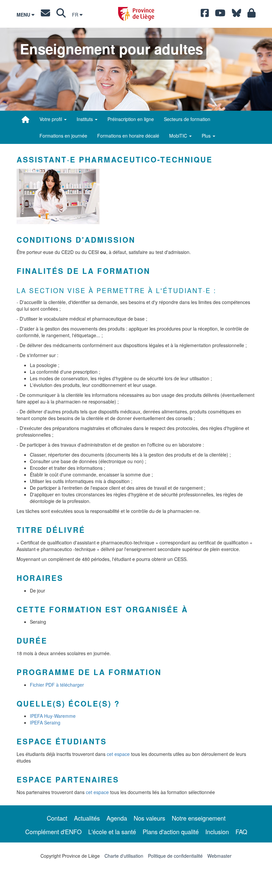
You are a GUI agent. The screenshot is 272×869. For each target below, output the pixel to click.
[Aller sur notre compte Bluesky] (236, 14)
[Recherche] (61, 14)
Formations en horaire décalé (128, 135)
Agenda (116, 818)
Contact (57, 818)
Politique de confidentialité (175, 855)
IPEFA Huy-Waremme (53, 716)
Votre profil (51, 119)
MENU (24, 14)
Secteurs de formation (187, 119)
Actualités (87, 818)
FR (76, 14)
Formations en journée (63, 135)
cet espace (119, 754)
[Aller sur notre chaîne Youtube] (220, 14)
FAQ (241, 831)
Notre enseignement (199, 818)
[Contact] (45, 14)
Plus (207, 135)
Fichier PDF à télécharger (57, 684)
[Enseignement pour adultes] (25, 119)
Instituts (85, 119)
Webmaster (219, 855)
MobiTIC (178, 135)
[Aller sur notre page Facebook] (205, 14)
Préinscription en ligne (130, 119)
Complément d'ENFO (53, 831)
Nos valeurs (149, 818)
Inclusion (217, 831)
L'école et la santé (112, 831)
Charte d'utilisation (123, 855)
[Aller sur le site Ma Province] (251, 14)
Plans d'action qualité (171, 831)
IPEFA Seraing (45, 722)
